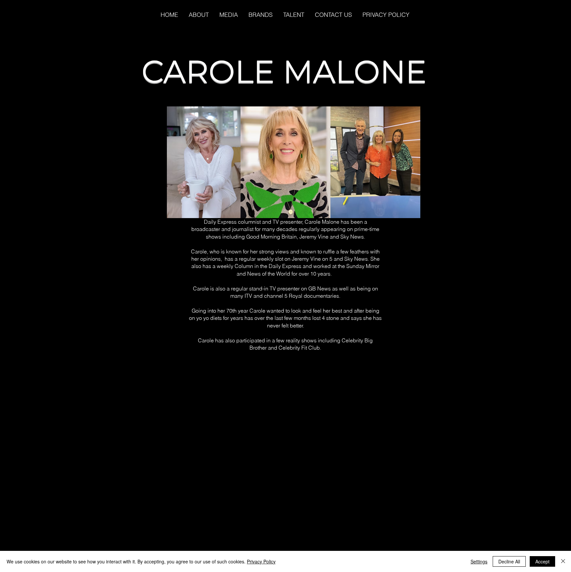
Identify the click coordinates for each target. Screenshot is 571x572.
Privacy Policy (261, 561)
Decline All (509, 561)
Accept (542, 561)
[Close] (563, 561)
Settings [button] (479, 561)
